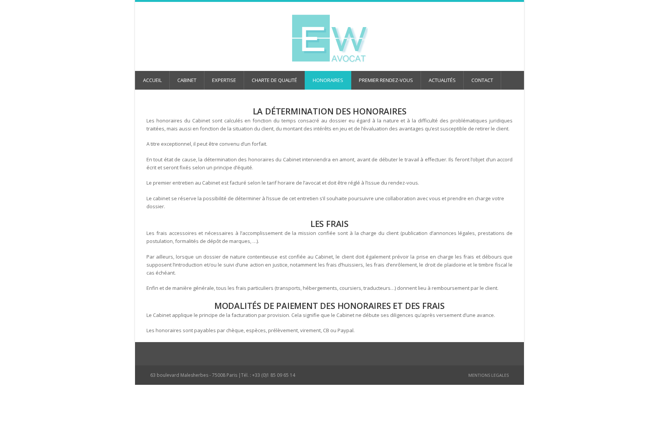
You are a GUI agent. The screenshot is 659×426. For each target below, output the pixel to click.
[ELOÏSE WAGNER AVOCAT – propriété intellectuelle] (329, 39)
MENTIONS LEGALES (488, 375)
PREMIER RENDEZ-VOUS (386, 80)
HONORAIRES (328, 80)
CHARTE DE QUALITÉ (274, 80)
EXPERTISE (224, 80)
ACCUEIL (152, 80)
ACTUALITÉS (442, 80)
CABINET (186, 80)
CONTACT (482, 80)
